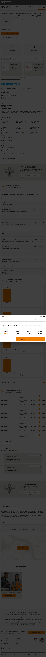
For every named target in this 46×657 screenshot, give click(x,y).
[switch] (17, 333)
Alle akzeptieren (37, 338)
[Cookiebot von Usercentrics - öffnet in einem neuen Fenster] (40, 316)
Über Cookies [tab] (38, 319)
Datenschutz (19, 326)
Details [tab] (23, 319)
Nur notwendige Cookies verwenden (23, 339)
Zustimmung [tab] (7, 319)
